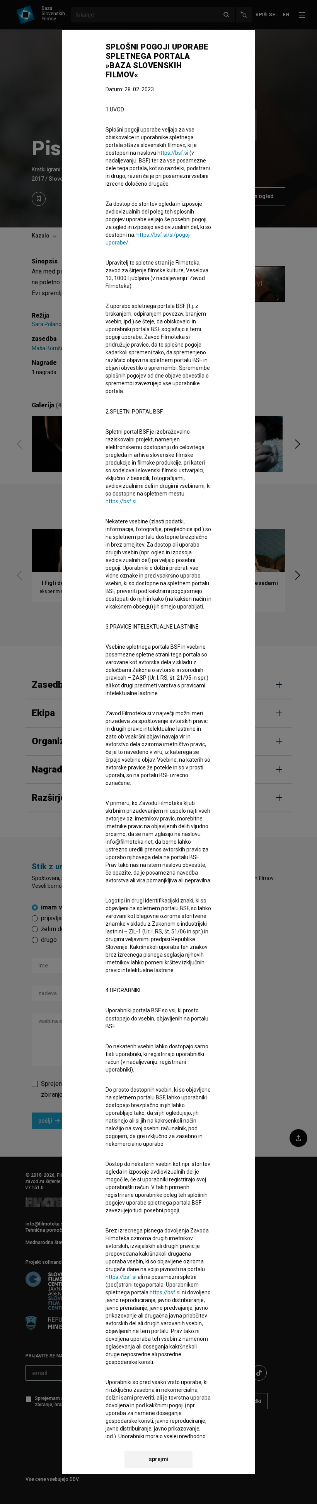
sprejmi (159, 1459)
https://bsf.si (172, 153)
